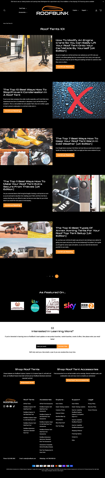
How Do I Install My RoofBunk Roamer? (77, 421)
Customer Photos (60, 410)
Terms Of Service (92, 410)
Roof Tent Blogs (60, 426)
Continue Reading (65, 67)
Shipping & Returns (77, 430)
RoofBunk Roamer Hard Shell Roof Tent (29, 424)
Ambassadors (59, 420)
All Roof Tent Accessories (46, 404)
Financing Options (76, 434)
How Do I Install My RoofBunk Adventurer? (78, 426)
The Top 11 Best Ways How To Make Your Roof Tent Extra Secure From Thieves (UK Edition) (24, 185)
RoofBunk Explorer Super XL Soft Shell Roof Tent (30, 419)
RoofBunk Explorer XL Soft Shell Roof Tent (29, 413)
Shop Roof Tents (27, 382)
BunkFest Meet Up (60, 416)
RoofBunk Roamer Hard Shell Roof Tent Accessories (46, 432)
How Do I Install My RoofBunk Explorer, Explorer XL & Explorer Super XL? (78, 413)
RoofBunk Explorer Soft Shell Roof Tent (29, 408)
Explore (75, 10)
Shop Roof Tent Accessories (78, 380)
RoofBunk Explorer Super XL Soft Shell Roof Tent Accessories (46, 424)
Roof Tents (22, 8)
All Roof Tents (27, 404)
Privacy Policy (91, 404)
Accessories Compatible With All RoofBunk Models (46, 446)
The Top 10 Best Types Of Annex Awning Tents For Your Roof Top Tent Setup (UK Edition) (78, 232)
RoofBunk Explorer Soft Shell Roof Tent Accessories (46, 409)
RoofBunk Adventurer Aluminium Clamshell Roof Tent (29, 430)
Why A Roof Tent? (60, 423)
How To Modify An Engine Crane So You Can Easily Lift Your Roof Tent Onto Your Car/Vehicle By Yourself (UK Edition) (76, 45)
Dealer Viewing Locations (62, 407)
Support (84, 10)
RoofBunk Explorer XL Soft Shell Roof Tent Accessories (45, 416)
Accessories (22, 12)
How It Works (59, 404)
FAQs (73, 440)
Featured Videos (60, 413)
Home (4, 23)
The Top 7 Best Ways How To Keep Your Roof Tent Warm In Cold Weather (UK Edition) (77, 141)
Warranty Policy (92, 407)
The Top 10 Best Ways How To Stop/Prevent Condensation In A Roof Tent (25, 92)
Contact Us (75, 437)
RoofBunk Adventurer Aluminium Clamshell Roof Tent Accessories (45, 439)
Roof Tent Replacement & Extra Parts (46, 451)
